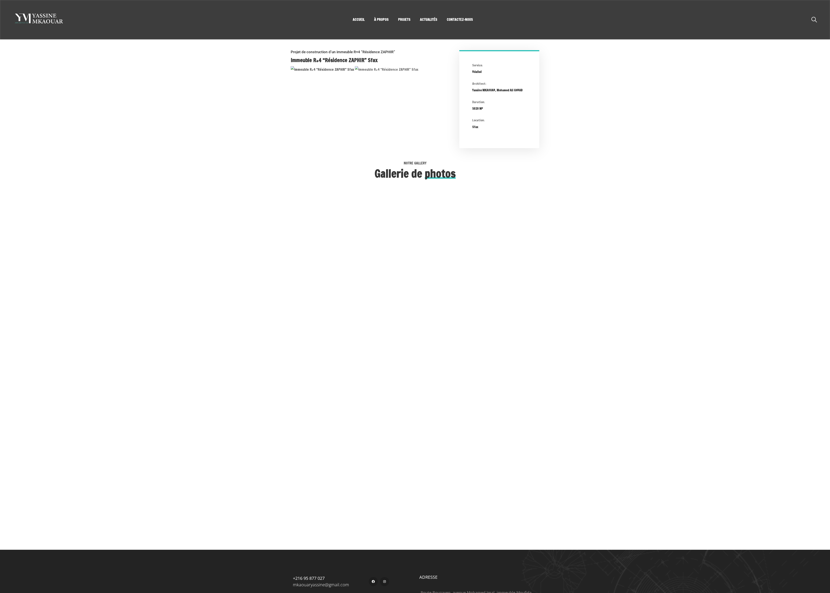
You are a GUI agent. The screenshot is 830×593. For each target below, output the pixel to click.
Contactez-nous (460, 19)
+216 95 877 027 (309, 578)
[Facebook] (373, 581)
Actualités (428, 19)
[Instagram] (384, 581)
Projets (404, 19)
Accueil (359, 19)
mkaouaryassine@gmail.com (321, 585)
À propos (381, 19)
